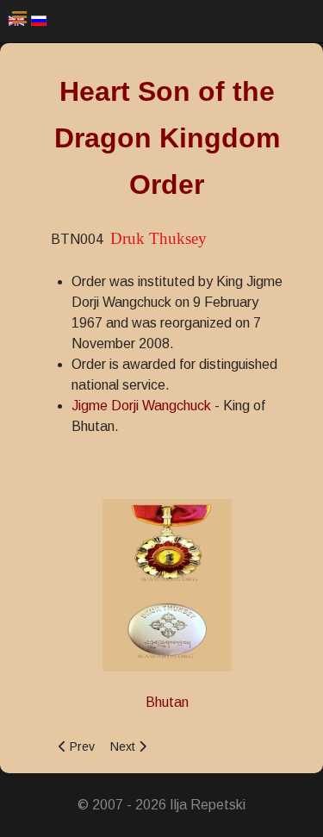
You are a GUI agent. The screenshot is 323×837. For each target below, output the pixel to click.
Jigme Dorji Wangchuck (141, 405)
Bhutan (167, 702)
